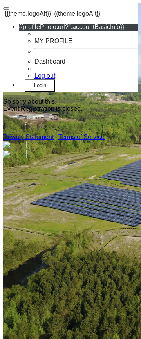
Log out (44, 75)
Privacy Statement (28, 137)
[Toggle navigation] (6, 8)
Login (40, 85)
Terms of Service (81, 137)
